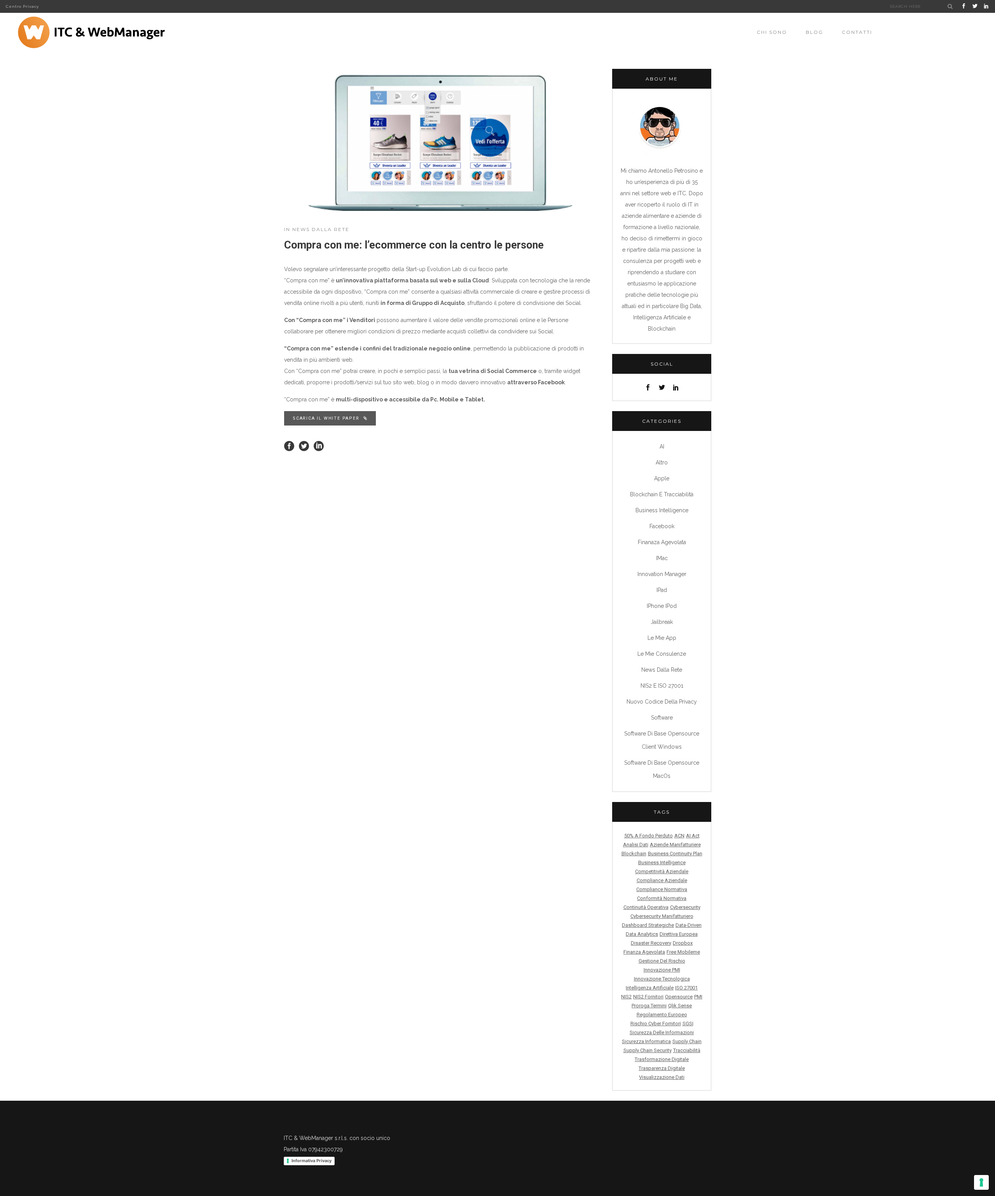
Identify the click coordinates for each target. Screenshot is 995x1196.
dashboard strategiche (648, 925)
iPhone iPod (662, 606)
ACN (679, 835)
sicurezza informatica (646, 1041)
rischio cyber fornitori (655, 1023)
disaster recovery (651, 943)
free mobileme (683, 951)
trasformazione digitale (662, 1059)
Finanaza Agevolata (662, 542)
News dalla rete (320, 229)
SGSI (688, 1023)
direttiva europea (679, 934)
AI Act (693, 835)
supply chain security (647, 1050)
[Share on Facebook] (289, 446)
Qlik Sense (680, 1005)
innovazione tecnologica (662, 978)
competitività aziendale (661, 871)
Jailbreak (662, 622)
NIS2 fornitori (648, 996)
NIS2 (626, 996)
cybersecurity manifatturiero (661, 916)
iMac (662, 558)
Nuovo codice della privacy (662, 702)
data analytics (642, 934)
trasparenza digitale (662, 1068)
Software (662, 717)
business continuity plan (675, 853)
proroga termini (649, 1005)
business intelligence (662, 862)
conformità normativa (661, 898)
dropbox (683, 943)
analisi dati (635, 844)
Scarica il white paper (326, 418)
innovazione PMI (662, 969)
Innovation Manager (661, 574)
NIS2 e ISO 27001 (662, 686)
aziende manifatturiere (675, 844)
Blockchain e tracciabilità (661, 494)
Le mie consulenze (661, 654)
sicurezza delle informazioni (662, 1032)
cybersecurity (685, 907)
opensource (679, 996)
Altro (662, 462)
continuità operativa (646, 907)
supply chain (687, 1041)
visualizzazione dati (661, 1077)
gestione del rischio (662, 960)
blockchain (633, 853)
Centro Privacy (22, 6)
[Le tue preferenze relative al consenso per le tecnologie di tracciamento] (981, 1182)
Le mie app (662, 638)
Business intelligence (661, 510)
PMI (698, 996)
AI (662, 446)
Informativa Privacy (312, 1160)
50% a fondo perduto (648, 835)
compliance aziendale (662, 880)
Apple (661, 478)
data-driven (689, 925)
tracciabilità (686, 1050)
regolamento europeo (662, 1014)
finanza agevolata (644, 951)
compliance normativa (661, 889)
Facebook (661, 526)
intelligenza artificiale (650, 987)
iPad (661, 590)
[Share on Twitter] (304, 446)
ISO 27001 (686, 987)
